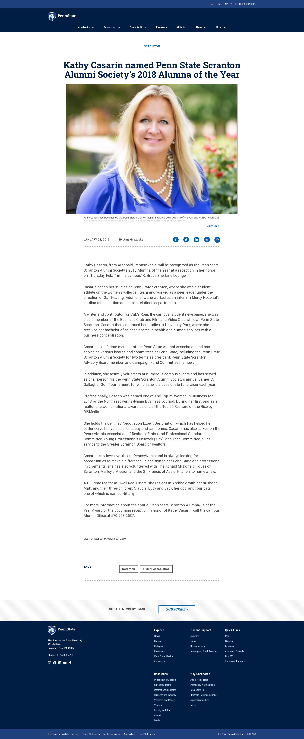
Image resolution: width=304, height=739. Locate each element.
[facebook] (176, 240)
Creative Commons (174, 220)
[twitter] (186, 240)
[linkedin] (196, 240)
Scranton (152, 46)
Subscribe (175, 609)
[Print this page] (217, 240)
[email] (207, 240)
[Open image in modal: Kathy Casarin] (152, 149)
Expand (212, 225)
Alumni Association (156, 569)
